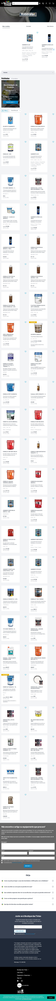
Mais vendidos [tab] (6, 26)
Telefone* (31, 850)
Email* (2, 855)
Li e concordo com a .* (12, 862)
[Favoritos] (37, 32)
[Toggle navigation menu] (53, 72)
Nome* (3, 850)
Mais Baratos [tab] (50, 26)
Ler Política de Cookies (26, 998)
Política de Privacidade (17, 862)
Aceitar (50, 997)
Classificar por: (14, 110)
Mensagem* (4, 842)
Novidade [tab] (28, 26)
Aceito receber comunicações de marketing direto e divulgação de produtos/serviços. (21, 860)
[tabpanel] (28, 51)
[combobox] (25, 3)
